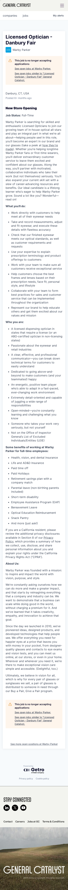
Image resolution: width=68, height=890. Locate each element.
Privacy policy (26, 778)
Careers (20, 821)
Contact (8, 821)
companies (10, 15)
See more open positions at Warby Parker (34, 744)
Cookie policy (42, 778)
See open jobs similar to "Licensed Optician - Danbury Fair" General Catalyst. (34, 77)
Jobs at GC (33, 821)
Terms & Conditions (53, 821)
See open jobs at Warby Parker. (33, 68)
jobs (25, 15)
